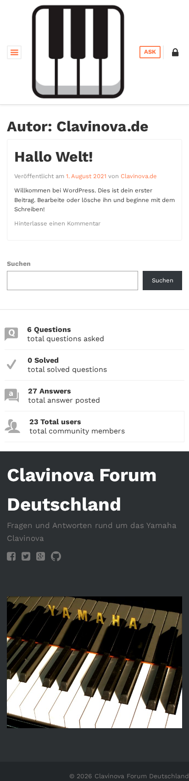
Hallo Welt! (53, 156)
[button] (175, 52)
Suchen (19, 263)
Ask (150, 51)
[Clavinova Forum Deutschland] (78, 51)
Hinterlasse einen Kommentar (57, 223)
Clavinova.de (139, 176)
